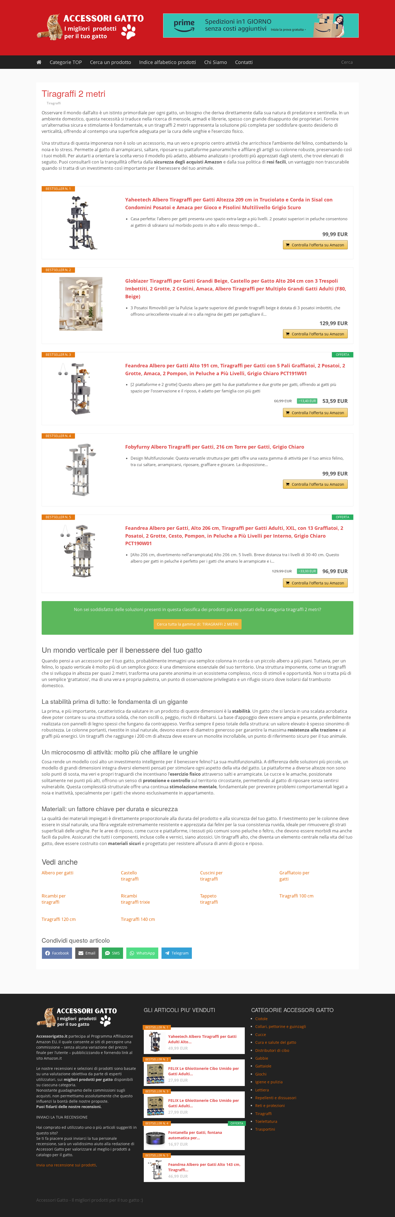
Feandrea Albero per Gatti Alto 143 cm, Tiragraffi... (204, 1167)
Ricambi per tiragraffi (54, 899)
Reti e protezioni (270, 1105)
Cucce (260, 1034)
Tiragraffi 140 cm (138, 919)
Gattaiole (263, 1066)
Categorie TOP (66, 62)
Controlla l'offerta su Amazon (318, 244)
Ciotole (261, 1018)
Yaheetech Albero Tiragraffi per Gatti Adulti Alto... (202, 1039)
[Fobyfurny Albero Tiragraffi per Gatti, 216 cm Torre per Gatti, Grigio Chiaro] (80, 470)
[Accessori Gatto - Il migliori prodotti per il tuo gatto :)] (90, 26)
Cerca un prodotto (110, 62)
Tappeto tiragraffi (209, 899)
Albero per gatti (57, 873)
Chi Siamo (215, 62)
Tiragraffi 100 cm (296, 896)
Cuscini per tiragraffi (211, 876)
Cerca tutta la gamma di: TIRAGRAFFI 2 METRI (197, 624)
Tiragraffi (54, 103)
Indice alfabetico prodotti (167, 62)
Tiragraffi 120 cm (59, 919)
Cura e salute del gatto (275, 1042)
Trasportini (265, 1129)
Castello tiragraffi (130, 876)
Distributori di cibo (272, 1050)
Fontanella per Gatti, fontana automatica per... (195, 1135)
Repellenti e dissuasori (275, 1097)
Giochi (261, 1074)
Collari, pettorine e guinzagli (280, 1026)
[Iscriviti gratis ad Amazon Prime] (261, 25)
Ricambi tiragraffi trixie (135, 899)
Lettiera (262, 1089)
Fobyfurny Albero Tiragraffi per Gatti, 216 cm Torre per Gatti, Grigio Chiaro (214, 446)
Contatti (244, 62)
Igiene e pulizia (269, 1081)
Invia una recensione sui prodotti (66, 1165)
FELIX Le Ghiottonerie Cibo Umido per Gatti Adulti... (203, 1071)
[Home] (39, 62)
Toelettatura (266, 1121)
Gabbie (261, 1058)
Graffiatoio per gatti (294, 876)
